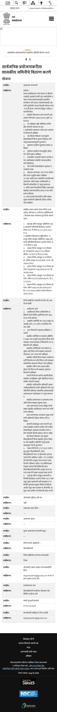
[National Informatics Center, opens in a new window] (28, 694)
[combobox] (49, 2)
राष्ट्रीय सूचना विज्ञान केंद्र (36, 665)
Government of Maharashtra (41, 8)
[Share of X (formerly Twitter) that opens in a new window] (29, 59)
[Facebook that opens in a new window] (26, 59)
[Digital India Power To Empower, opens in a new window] (28, 706)
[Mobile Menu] (51, 18)
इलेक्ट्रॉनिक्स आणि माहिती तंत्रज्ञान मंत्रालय (16, 668)
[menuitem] (7, 3)
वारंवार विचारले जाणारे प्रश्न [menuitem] (28, 643)
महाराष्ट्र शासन (14, 8)
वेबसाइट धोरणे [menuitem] (28, 639)
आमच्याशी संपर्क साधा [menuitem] (28, 651)
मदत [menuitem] (28, 647)
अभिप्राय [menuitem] (28, 656)
